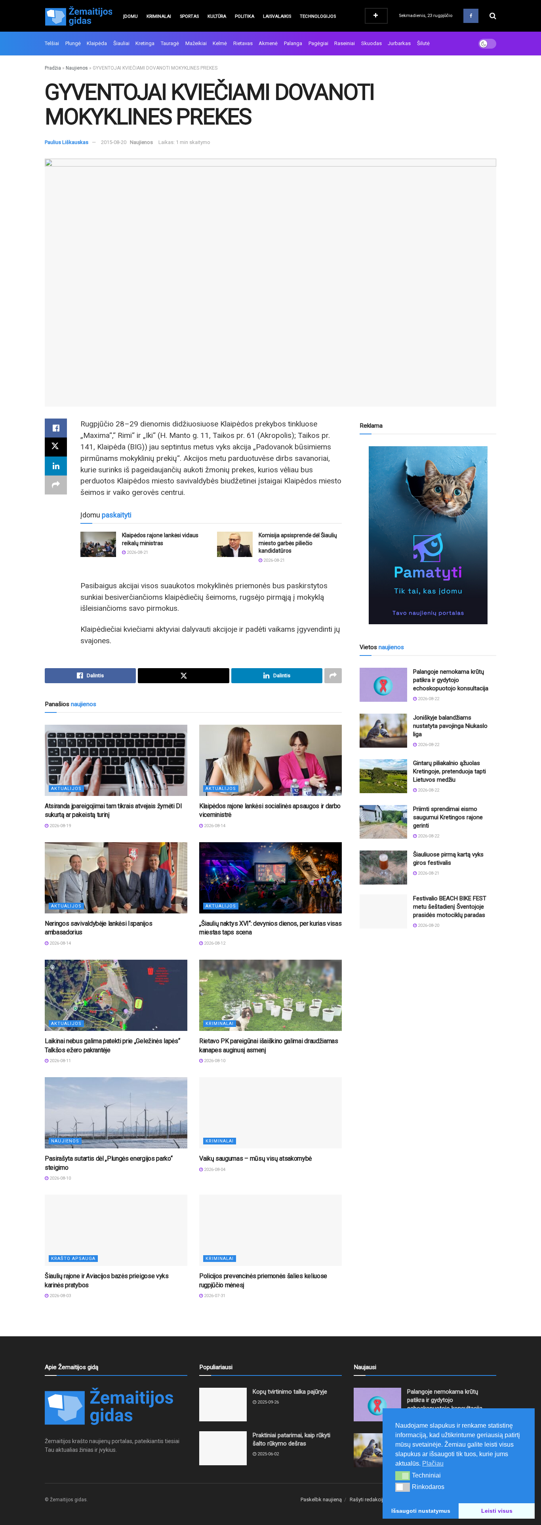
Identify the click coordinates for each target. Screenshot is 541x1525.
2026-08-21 (137, 552)
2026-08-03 (59, 1295)
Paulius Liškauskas (66, 142)
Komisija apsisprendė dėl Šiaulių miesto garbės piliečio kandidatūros (298, 543)
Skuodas (371, 43)
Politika (244, 16)
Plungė (73, 43)
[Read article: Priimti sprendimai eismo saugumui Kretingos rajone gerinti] (383, 822)
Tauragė (170, 43)
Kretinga (144, 43)
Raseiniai (344, 43)
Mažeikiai (196, 43)
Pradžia (53, 68)
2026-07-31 (214, 1295)
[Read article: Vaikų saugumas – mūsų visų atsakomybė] (270, 1112)
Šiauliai (121, 43)
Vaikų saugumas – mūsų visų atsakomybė (255, 1158)
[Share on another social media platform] (56, 484)
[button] (402, 1475)
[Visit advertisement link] (428, 535)
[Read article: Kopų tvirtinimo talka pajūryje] (223, 1405)
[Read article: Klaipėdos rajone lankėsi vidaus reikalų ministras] (98, 544)
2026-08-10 (214, 1060)
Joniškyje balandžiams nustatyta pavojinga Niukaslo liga (450, 726)
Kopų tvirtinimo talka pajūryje (290, 1391)
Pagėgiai (318, 43)
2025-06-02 (267, 1454)
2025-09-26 (267, 1402)
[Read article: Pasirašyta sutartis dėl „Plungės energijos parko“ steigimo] (116, 1112)
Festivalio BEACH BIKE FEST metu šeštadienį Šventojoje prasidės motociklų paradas (449, 907)
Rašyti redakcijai (368, 1499)
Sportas (189, 16)
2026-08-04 (214, 1169)
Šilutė (423, 43)
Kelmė (220, 43)
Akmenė (268, 43)
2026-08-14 (214, 825)
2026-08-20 (428, 925)
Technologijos (318, 16)
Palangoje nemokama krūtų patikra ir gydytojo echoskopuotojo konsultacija (450, 680)
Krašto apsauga (73, 1258)
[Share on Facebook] (56, 428)
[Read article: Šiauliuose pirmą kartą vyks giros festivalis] (383, 868)
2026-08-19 (59, 825)
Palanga (293, 43)
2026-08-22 (428, 698)
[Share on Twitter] (56, 447)
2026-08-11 (59, 1060)
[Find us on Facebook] (470, 16)
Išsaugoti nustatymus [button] (420, 1511)
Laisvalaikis (277, 16)
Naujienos (77, 68)
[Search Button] (493, 16)
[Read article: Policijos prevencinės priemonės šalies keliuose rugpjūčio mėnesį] (270, 1230)
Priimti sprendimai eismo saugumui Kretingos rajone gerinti (448, 817)
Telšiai (52, 43)
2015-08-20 (113, 142)
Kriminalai (159, 16)
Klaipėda (97, 43)
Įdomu (130, 16)
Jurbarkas (399, 43)
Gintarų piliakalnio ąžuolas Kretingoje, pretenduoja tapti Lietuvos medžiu (449, 771)
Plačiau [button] (433, 1463)
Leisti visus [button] (496, 1511)
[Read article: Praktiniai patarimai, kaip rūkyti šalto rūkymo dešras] (223, 1448)
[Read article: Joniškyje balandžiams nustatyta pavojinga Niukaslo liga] (383, 731)
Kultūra (217, 16)
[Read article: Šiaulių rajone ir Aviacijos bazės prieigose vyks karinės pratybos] (116, 1230)
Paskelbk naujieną (321, 1499)
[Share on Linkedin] (56, 466)
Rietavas (243, 43)
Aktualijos (66, 788)
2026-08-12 (214, 943)
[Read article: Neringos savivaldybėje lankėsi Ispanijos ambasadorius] (116, 877)
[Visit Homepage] (78, 16)
